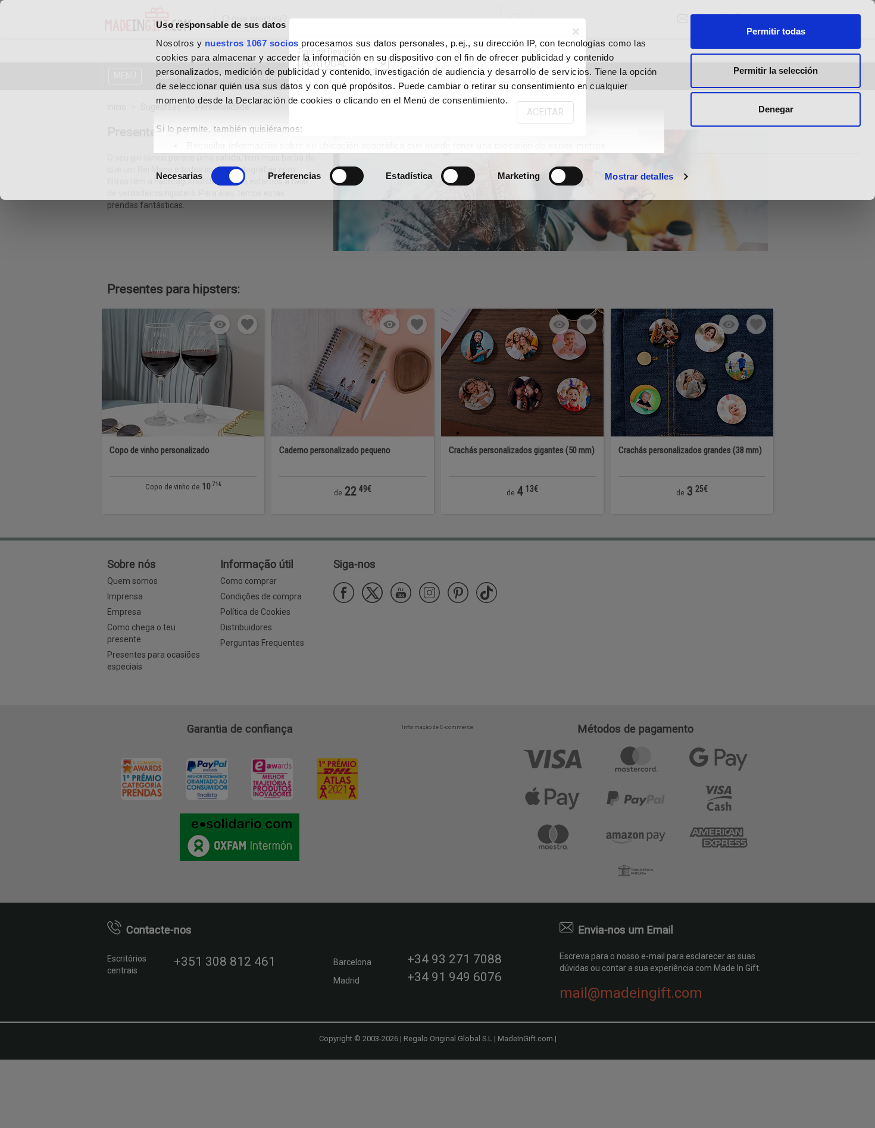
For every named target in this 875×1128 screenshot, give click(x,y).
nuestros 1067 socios (252, 43)
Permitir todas (775, 31)
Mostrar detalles (639, 176)
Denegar (775, 109)
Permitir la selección (775, 70)
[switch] (347, 176)
